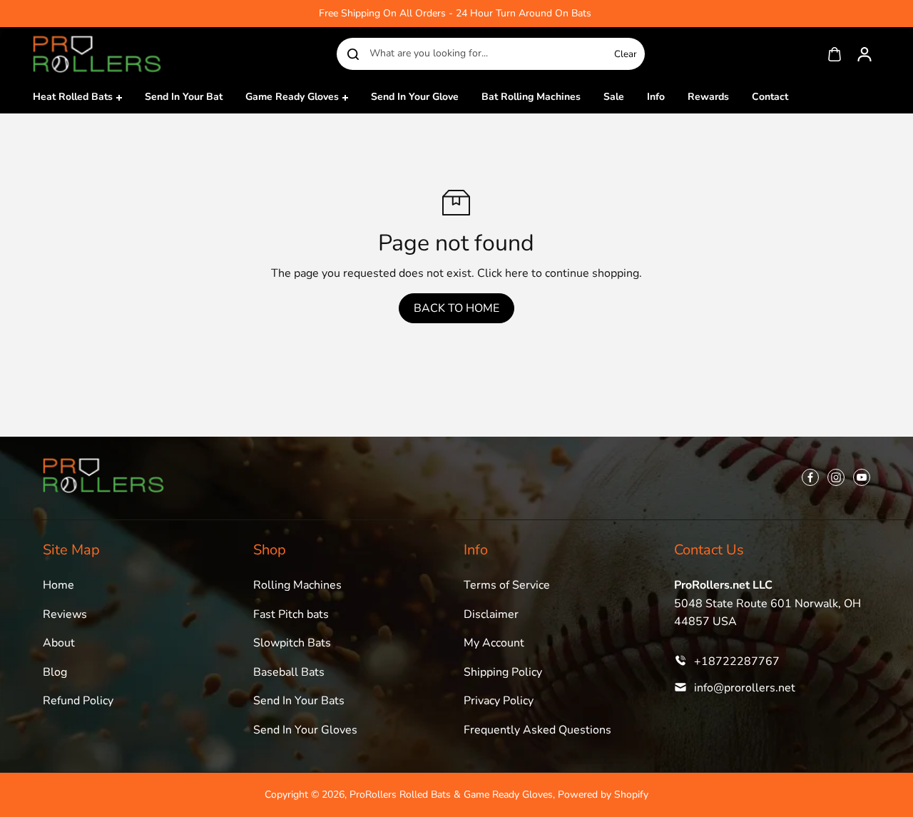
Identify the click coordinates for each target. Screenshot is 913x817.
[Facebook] (810, 477)
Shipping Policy (503, 672)
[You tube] (861, 477)
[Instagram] (836, 477)
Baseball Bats (289, 672)
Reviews (65, 614)
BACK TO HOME (456, 308)
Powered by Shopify (603, 794)
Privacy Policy (499, 701)
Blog (55, 672)
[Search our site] (353, 54)
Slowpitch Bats (292, 643)
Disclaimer (491, 614)
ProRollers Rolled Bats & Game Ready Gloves (451, 794)
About (59, 643)
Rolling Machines (297, 585)
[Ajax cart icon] (834, 54)
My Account (494, 643)
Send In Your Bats (299, 701)
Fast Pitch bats (291, 614)
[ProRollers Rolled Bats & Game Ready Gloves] (97, 54)
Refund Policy (78, 701)
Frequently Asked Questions (537, 730)
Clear (625, 54)
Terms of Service (507, 585)
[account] (864, 54)
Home (58, 585)
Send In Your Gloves (305, 730)
